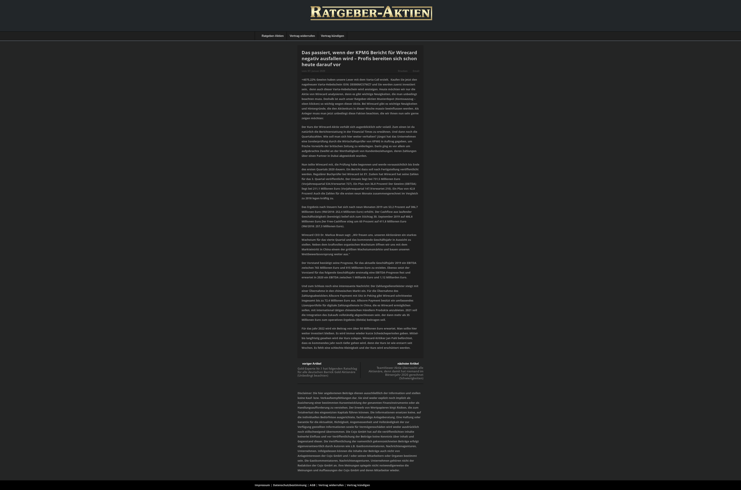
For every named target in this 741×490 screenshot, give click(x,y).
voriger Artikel (311, 363)
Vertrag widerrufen (302, 35)
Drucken (403, 71)
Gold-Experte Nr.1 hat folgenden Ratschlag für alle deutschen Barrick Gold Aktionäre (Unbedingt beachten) (327, 372)
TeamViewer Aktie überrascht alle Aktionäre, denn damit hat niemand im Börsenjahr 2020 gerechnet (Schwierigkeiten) (396, 373)
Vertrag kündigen (332, 35)
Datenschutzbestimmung (290, 485)
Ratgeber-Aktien (273, 35)
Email (416, 71)
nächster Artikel (408, 363)
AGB (312, 485)
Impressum (262, 485)
